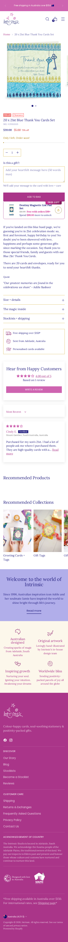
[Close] (61, 414)
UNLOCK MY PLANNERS (34, 518)
